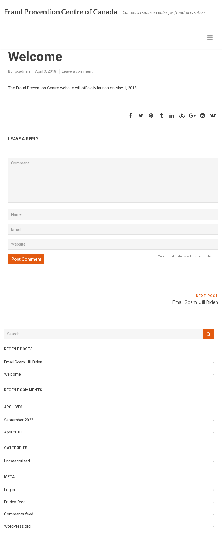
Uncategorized (17, 461)
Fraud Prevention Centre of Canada (60, 11)
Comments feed (18, 514)
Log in (9, 489)
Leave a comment (77, 71)
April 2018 (13, 432)
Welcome (12, 374)
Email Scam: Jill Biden (23, 362)
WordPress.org (17, 526)
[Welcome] (130, 116)
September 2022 (18, 420)
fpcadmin (21, 71)
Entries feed (14, 501)
